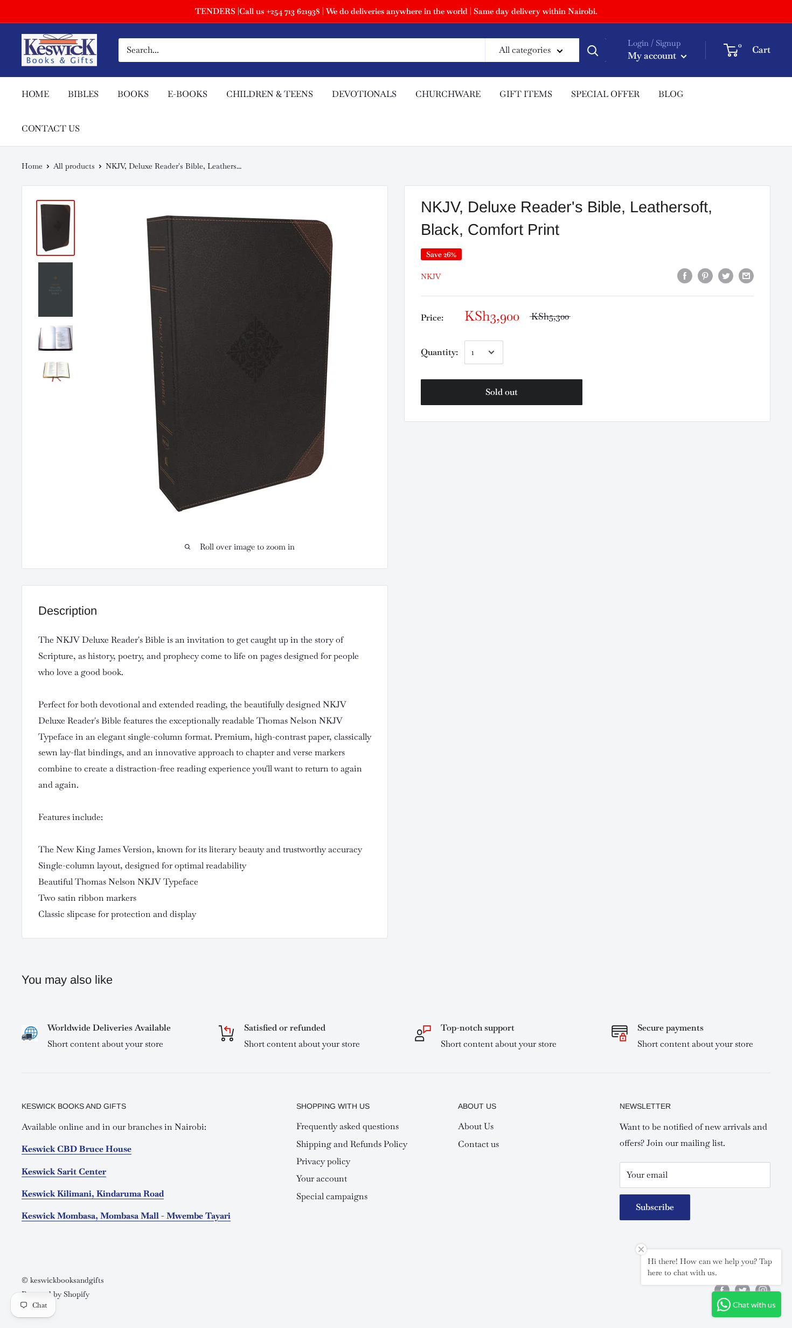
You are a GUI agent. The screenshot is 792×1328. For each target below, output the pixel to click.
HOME (35, 94)
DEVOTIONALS (364, 94)
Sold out (501, 392)
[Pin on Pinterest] (705, 275)
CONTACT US (51, 128)
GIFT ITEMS (525, 94)
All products (74, 166)
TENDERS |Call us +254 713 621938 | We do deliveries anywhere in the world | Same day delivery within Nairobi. (396, 11)
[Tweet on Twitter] (725, 275)
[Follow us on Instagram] (762, 1290)
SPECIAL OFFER (605, 94)
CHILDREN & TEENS (269, 94)
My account (653, 55)
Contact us (478, 1144)
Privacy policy (323, 1161)
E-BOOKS (187, 94)
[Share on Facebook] (684, 275)
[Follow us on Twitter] (742, 1290)
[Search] (592, 50)
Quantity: (439, 352)
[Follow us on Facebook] (722, 1290)
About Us (476, 1126)
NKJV (431, 276)
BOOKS (133, 94)
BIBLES (83, 94)
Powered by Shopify (55, 1294)
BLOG (671, 94)
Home (32, 166)
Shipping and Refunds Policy (351, 1144)
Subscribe (655, 1207)
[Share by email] (746, 275)
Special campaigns (331, 1196)
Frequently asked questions (347, 1126)
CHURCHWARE (448, 94)
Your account (321, 1178)
